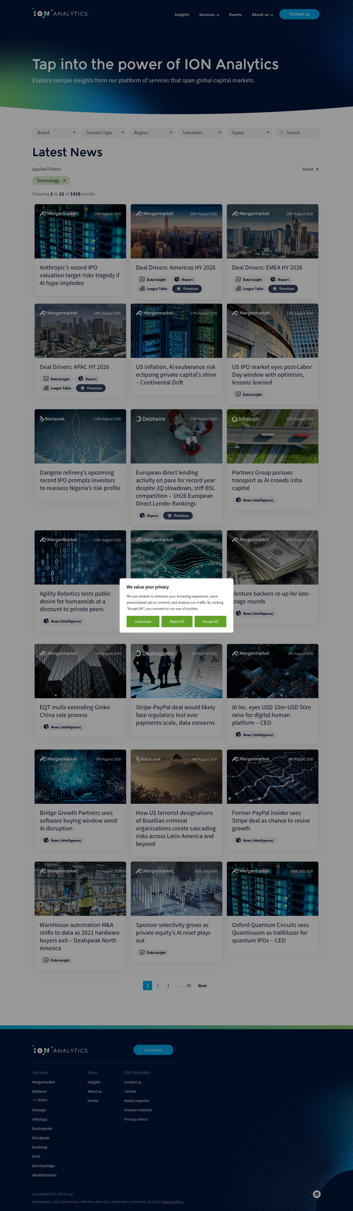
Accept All (210, 621)
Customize (143, 621)
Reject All (177, 621)
